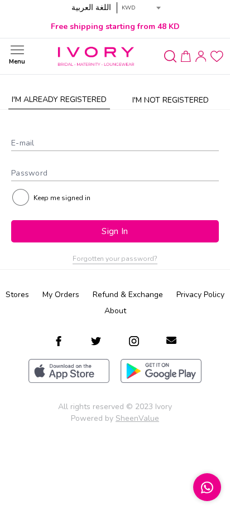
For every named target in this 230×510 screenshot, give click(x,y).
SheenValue (137, 418)
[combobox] (141, 8)
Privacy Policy (200, 294)
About (115, 310)
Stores (17, 294)
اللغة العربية (91, 7)
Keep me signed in (61, 197)
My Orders (60, 294)
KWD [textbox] (129, 8)
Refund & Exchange (128, 294)
